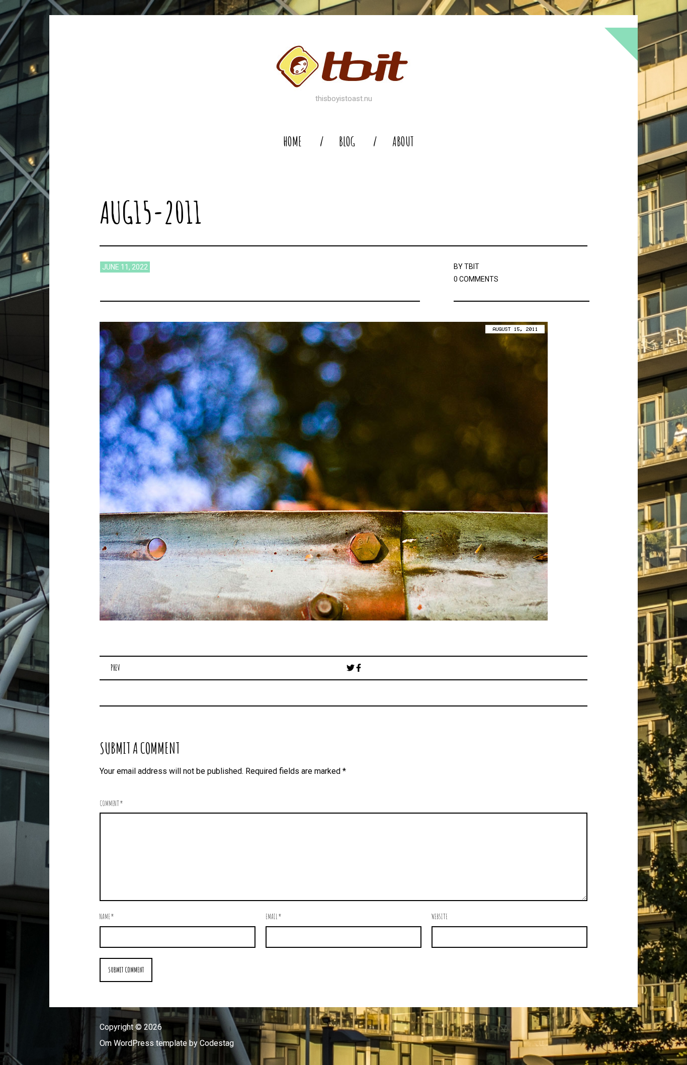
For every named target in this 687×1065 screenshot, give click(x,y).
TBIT (471, 266)
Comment (111, 803)
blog (347, 141)
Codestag (217, 1043)
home (292, 141)
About (403, 141)
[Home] (343, 66)
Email (274, 916)
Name (107, 916)
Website (440, 916)
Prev (115, 668)
